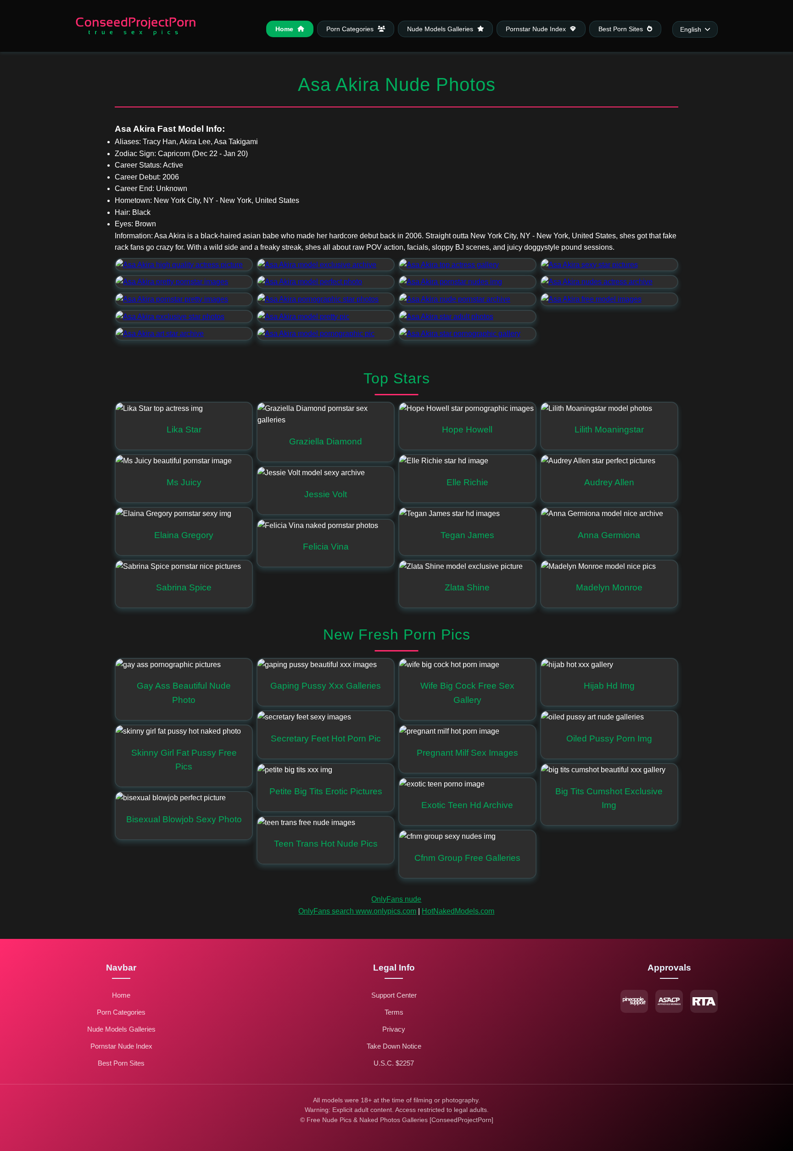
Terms (394, 1012)
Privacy (393, 1029)
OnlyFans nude (396, 899)
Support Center (394, 995)
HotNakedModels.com (458, 911)
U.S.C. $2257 (394, 1063)
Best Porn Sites (621, 28)
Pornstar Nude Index (537, 28)
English (690, 29)
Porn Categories (350, 28)
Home (285, 28)
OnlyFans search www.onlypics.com (357, 911)
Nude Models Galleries (441, 28)
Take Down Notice (394, 1046)
